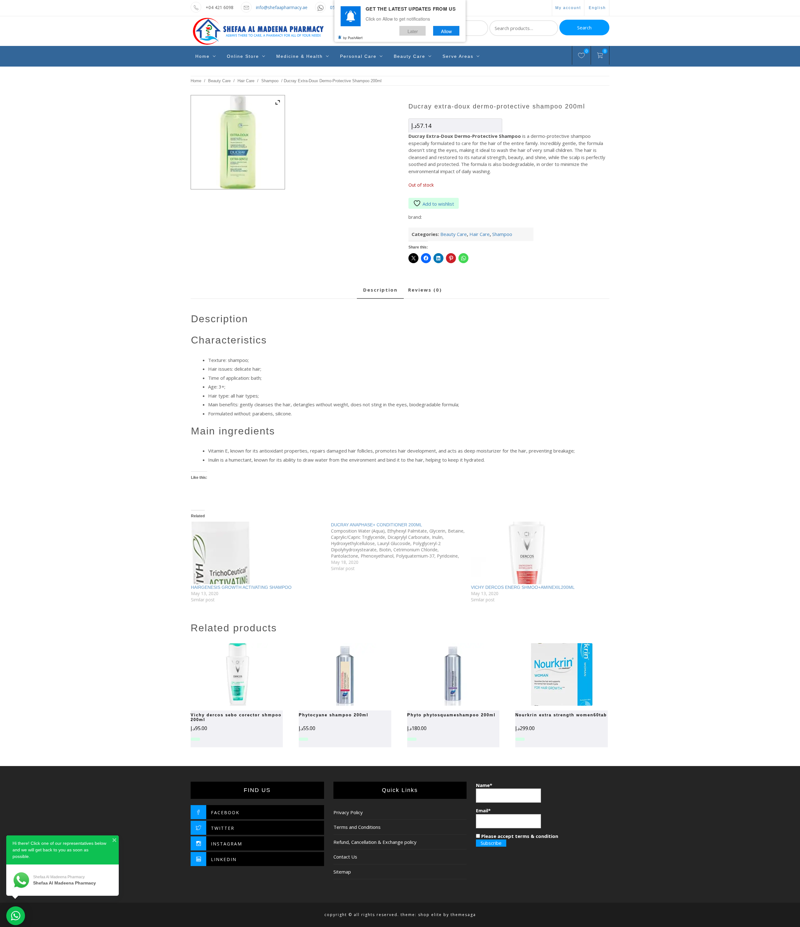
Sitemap (342, 872)
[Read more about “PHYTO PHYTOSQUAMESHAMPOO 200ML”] (442, 674)
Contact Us (345, 857)
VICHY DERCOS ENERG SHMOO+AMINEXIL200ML (523, 587)
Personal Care (358, 56)
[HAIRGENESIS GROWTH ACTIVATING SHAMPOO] (258, 553)
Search (584, 27)
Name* (484, 785)
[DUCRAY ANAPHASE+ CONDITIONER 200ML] (401, 547)
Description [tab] (380, 290)
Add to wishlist (438, 204)
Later (413, 31)
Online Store (243, 56)
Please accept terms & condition (519, 836)
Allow (446, 31)
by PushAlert (352, 37)
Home (202, 56)
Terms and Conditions (357, 827)
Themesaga (463, 914)
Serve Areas (457, 56)
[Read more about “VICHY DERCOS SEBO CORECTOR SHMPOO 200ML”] (226, 674)
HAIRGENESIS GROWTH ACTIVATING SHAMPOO (241, 587)
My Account (568, 8)
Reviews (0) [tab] (425, 290)
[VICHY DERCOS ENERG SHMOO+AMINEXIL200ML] (538, 553)
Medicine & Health (299, 56)
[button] (550, 674)
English (597, 8)
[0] (581, 56)
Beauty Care (409, 56)
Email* (483, 810)
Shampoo (269, 80)
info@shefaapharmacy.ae (282, 7)
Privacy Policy (348, 812)
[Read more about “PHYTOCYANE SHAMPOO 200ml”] (334, 674)
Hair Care (246, 80)
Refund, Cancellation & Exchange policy (375, 842)
